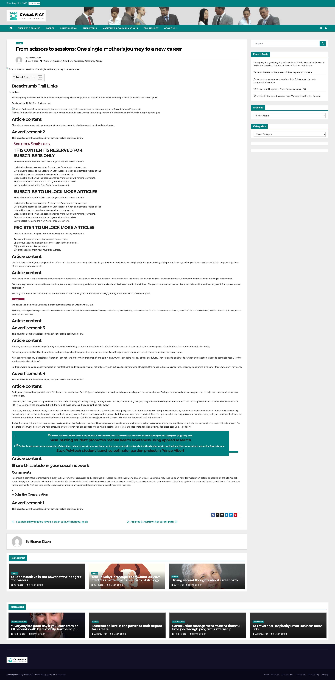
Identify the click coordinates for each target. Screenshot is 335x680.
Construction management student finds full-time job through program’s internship (207, 627)
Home (266, 674)
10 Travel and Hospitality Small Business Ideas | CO (280, 89)
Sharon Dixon (35, 57)
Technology (151, 28)
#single (99, 61)
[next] (233, 452)
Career (50, 28)
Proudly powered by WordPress (20, 674)
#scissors (78, 61)
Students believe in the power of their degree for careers (46, 578)
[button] (321, 28)
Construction (68, 28)
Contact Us (300, 674)
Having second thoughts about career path (204, 580)
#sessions (89, 61)
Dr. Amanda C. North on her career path (150, 521)
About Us (170, 28)
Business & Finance (29, 28)
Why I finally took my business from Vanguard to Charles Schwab (287, 96)
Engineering (90, 28)
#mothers (68, 61)
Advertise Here (287, 674)
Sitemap (325, 674)
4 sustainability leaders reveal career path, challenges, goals (52, 521)
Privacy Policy (313, 674)
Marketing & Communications (120, 28)
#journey (57, 61)
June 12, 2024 (20, 634)
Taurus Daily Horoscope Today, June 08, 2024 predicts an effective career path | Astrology (126, 578)
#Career (47, 61)
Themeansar (60, 674)
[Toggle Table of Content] (39, 77)
